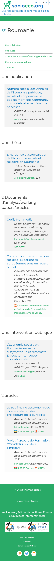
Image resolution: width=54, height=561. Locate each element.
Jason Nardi (37, 239)
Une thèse (10, 51)
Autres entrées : (29, 501)
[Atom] (19, 553)
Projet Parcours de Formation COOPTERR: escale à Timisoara (28, 444)
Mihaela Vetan (22, 427)
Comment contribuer (27, 546)
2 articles (9, 67)
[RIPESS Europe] (38, 527)
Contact (27, 542)
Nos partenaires (27, 537)
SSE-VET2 (19, 247)
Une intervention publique (18, 62)
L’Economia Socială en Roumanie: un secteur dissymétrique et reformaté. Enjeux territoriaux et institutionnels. (27, 352)
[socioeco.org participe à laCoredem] (33, 553)
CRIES (41, 431)
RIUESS (21, 376)
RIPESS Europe (25, 431)
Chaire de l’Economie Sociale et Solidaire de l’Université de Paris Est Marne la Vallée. (31, 309)
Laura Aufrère (22, 239)
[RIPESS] (16, 527)
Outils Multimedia (19, 219)
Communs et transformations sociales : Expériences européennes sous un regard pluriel (28, 261)
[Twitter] (26, 553)
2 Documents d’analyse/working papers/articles (28, 56)
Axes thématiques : (29, 489)
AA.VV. (17, 119)
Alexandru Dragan (24, 177)
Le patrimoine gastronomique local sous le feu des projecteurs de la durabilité (28, 411)
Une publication (13, 45)
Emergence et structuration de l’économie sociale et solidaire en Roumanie (27, 158)
